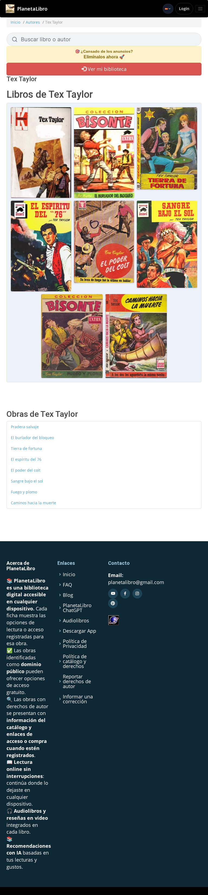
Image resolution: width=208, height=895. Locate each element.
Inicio (15, 22)
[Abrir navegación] (200, 8)
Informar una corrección (78, 699)
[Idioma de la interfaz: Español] (168, 9)
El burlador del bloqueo (32, 437)
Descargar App (79, 630)
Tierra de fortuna (26, 448)
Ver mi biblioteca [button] (106, 69)
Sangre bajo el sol (27, 481)
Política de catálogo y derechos (75, 661)
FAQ (67, 584)
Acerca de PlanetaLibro (20, 565)
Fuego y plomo (24, 491)
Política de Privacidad (75, 643)
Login (184, 8)
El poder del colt (25, 470)
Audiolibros (76, 620)
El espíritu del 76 (26, 459)
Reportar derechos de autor (77, 681)
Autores (33, 22)
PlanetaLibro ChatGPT (77, 608)
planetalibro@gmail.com (136, 582)
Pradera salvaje (25, 426)
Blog (68, 595)
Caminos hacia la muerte (33, 502)
